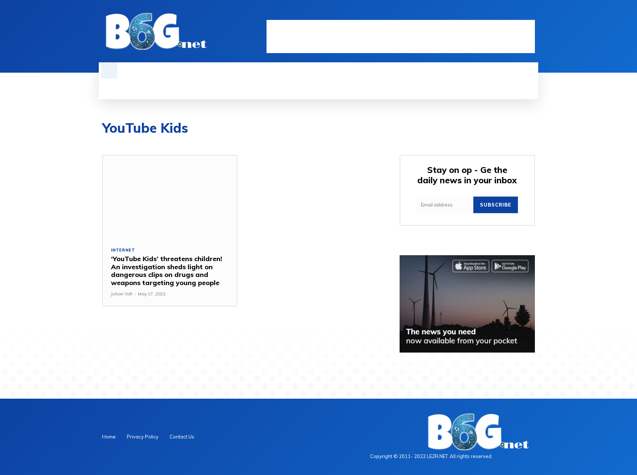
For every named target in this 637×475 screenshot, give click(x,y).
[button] (109, 70)
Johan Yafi (121, 294)
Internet (123, 250)
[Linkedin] (505, 13)
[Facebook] (492, 13)
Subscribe (495, 205)
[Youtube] (530, 13)
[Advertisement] (401, 36)
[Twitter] (518, 13)
